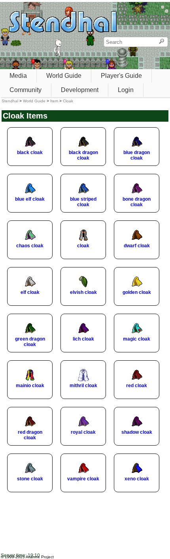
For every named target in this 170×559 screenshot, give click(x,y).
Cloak (68, 101)
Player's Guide (121, 75)
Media (18, 75)
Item (54, 101)
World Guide (63, 75)
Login (126, 90)
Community (25, 90)
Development (79, 90)
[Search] (161, 41)
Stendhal (10, 101)
